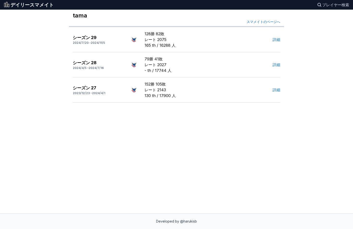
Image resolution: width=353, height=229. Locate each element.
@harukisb (188, 221)
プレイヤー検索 (335, 4)
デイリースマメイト (32, 4)
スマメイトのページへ (263, 22)
